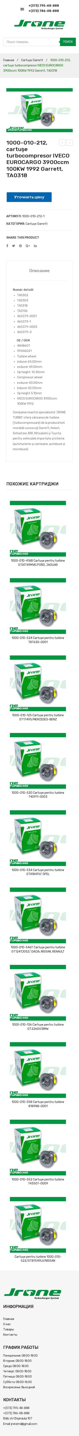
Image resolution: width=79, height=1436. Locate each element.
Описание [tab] (39, 270)
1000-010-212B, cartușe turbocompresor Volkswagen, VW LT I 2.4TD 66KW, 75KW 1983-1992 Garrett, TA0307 (62, 143)
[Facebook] (7, 246)
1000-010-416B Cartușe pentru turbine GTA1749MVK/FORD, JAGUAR (38, 563)
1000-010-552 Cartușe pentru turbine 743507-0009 (38, 1181)
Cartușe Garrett (32, 60)
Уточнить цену (29, 197)
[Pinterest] (20, 246)
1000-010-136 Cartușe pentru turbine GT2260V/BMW (38, 1027)
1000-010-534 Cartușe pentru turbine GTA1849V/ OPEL (38, 872)
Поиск (68, 42)
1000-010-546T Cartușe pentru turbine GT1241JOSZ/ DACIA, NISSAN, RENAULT (38, 949)
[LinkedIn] (35, 246)
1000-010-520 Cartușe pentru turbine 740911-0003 (38, 795)
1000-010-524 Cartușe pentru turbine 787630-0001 (38, 640)
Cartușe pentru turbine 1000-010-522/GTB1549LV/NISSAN (38, 1259)
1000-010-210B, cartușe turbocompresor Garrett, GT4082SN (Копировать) (70, 143)
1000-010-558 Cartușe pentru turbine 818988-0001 (38, 1104)
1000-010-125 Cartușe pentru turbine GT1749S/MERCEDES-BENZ (38, 717)
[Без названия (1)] (39, 110)
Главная (8, 60)
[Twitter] (13, 246)
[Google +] (28, 246)
